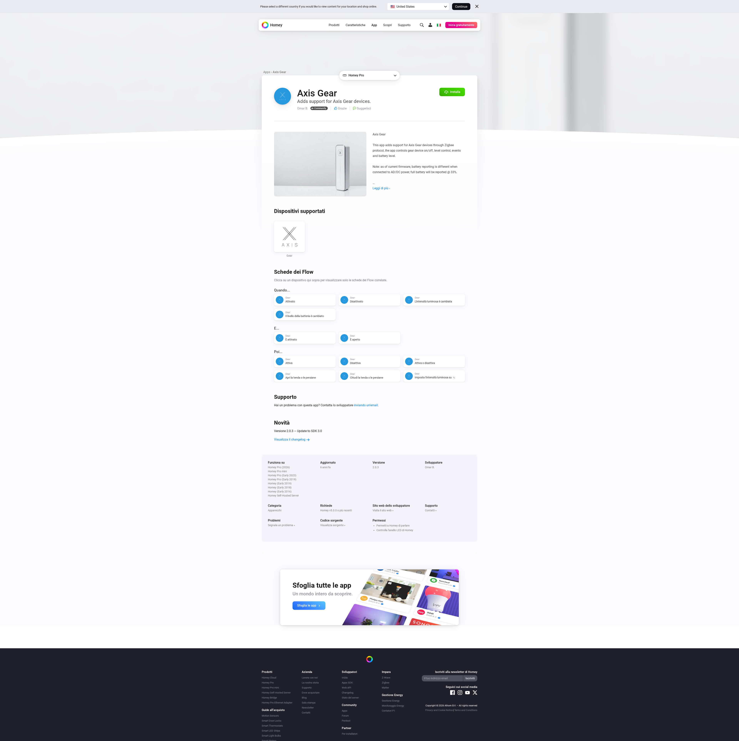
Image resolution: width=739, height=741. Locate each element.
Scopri (387, 25)
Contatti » (431, 510)
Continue (461, 6)
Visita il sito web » (383, 510)
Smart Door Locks (271, 720)
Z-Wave (386, 677)
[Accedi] (430, 25)
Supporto (404, 25)
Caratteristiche (355, 25)
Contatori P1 (388, 710)
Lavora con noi (310, 677)
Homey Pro (268, 682)
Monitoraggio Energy (393, 705)
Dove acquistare (310, 692)
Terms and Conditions (465, 710)
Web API (346, 687)
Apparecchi (274, 510)
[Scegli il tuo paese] (438, 25)
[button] (418, 6)
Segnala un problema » (281, 525)
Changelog (347, 692)
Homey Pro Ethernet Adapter (277, 702)
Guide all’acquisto (273, 710)
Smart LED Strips (271, 730)
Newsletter (308, 707)
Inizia (345, 677)
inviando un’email (366, 405)
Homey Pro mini (270, 687)
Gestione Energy (391, 700)
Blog (304, 697)
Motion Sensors (270, 715)
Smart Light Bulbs (271, 735)
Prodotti (334, 25)
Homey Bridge (269, 697)
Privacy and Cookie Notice (439, 710)
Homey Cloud (269, 677)
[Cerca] (421, 25)
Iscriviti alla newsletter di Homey (456, 672)
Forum (345, 715)
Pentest (346, 720)
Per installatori (349, 733)
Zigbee (385, 682)
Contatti (306, 712)
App (374, 25)
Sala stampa (308, 702)
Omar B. (430, 467)
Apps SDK (347, 682)
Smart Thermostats (272, 725)
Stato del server (350, 697)
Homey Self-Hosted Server (276, 692)
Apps (266, 72)
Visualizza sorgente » (332, 525)
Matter (385, 687)
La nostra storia (310, 682)
